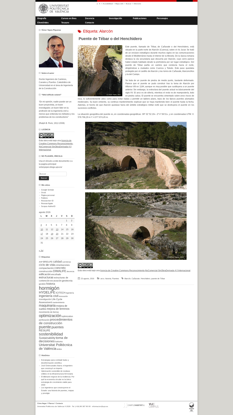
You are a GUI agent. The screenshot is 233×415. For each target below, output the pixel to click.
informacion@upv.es (100, 406)
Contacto (89, 22)
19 (52, 234)
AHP (41, 262)
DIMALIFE (59, 271)
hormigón (49, 288)
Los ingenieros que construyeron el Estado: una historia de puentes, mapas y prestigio (57, 390)
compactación (46, 268)
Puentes (115, 279)
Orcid (43, 192)
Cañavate (136, 279)
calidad (57, 261)
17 (42, 234)
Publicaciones (140, 18)
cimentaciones (62, 265)
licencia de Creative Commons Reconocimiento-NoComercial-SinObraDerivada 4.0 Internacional (145, 270)
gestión (42, 284)
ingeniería (70, 293)
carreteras (66, 262)
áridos (59, 349)
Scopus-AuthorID (48, 206)
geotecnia (67, 280)
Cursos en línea (68, 18)
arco (102, 279)
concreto (59, 268)
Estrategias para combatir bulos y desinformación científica (55, 361)
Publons (44, 198)
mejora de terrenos (58, 308)
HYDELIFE (47, 292)
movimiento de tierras (49, 312)
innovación (63, 296)
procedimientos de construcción (55, 321)
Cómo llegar (42, 403)
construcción (46, 271)
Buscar (128, 4)
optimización (50, 315)
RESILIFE (44, 330)
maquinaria (47, 305)
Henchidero (145, 279)
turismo (59, 341)
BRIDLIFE (47, 262)
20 (57, 234)
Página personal (47, 195)
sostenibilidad (51, 334)
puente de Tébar (158, 279)
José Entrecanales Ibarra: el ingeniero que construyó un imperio (56, 367)
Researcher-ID (47, 201)
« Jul (41, 250)
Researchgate (47, 203)
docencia (70, 271)
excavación (55, 280)
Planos (51, 403)
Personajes (162, 18)
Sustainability (47, 337)
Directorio (137, 4)
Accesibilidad (108, 4)
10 (42, 229)
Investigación (115, 18)
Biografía (41, 18)
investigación (45, 299)
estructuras (46, 277)
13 (57, 229)
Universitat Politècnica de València (55, 346)
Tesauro (65, 22)
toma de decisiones (53, 339)
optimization (67, 316)
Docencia (89, 18)
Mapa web (119, 4)
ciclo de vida (47, 264)
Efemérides (43, 22)
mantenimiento (58, 302)
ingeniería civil (48, 296)
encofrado (56, 274)
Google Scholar (47, 190)
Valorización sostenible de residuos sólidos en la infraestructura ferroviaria (57, 372)
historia (108, 279)
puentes (58, 327)
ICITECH (60, 292)
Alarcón (127, 279)
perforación (44, 320)
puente (45, 327)
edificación (45, 274)
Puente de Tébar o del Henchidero (110, 38)
